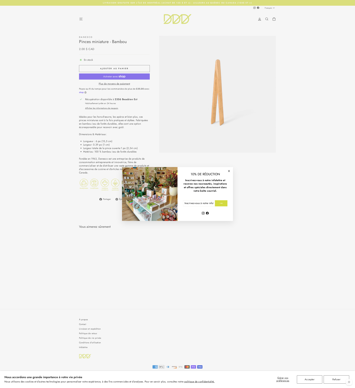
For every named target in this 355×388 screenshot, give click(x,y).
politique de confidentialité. (199, 381)
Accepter (310, 379)
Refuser (336, 379)
